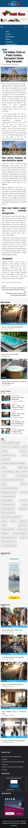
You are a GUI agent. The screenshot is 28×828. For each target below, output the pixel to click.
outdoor (10, 282)
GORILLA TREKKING (7, 471)
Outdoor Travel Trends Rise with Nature (12, 327)
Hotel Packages (9, 37)
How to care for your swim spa (10, 354)
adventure (15, 447)
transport (22, 521)
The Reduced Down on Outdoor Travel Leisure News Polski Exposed (16, 293)
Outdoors (7, 39)
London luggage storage (9, 488)
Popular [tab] (8, 391)
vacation (23, 537)
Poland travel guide (8, 504)
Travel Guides (9, 42)
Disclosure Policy (15, 821)
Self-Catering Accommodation (11, 517)
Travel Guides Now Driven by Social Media (17, 406)
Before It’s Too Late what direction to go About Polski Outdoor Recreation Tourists (14, 288)
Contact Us (5, 821)
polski (14, 282)
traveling (5, 533)
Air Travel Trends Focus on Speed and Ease (17, 431)
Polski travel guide (8, 508)
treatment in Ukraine (19, 533)
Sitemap (23, 821)
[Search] (25, 27)
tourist (13, 521)
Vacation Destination (11, 44)
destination (5, 459)
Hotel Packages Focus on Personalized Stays (17, 422)
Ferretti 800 (22, 467)
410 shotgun (5, 447)
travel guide (22, 525)
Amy (9, 356)
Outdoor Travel (7, 500)
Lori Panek (14, 64)
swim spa (4, 521)
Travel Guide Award (8, 529)
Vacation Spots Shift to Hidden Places (17, 398)
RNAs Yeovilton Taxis (8, 512)
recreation (18, 282)
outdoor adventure (8, 496)
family (4, 467)
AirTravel (23, 451)
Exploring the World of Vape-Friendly (13, 463)
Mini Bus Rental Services (9, 492)
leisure (4, 484)
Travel (7, 31)
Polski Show (18, 789)
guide (17, 471)
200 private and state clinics (10, 443)
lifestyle (23, 484)
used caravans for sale (9, 537)
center (6, 282)
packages (23, 500)
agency (24, 447)
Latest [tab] (3, 391)
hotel (3, 475)
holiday (23, 471)
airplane (4, 451)
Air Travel (8, 34)
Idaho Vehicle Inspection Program (12, 480)
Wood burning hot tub (9, 545)
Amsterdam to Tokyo (8, 455)
